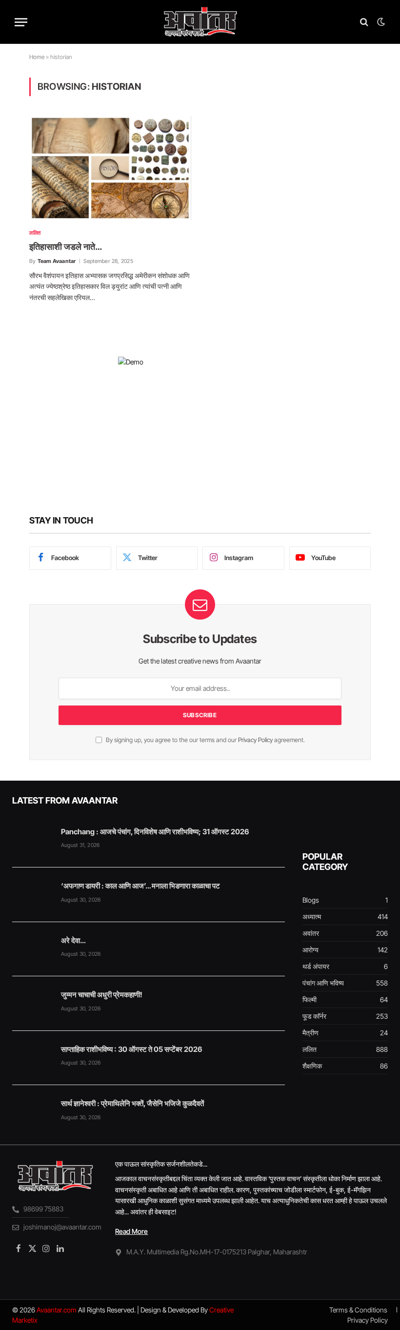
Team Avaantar (57, 261)
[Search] (364, 22)
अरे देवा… (73, 940)
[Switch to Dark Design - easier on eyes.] (380, 22)
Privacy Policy (255, 740)
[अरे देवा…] (32, 949)
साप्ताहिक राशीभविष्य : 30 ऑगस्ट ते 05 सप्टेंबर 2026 (131, 1049)
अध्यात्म (311, 916)
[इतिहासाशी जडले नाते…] (110, 168)
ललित (35, 232)
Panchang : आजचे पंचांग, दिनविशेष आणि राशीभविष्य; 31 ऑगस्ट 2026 (155, 831)
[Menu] (21, 22)
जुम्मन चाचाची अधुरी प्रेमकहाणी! (101, 994)
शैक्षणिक (312, 1066)
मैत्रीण (310, 1032)
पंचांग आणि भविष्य (323, 983)
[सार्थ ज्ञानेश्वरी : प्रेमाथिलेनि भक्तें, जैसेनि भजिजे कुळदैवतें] (32, 1112)
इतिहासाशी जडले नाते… (65, 247)
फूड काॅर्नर (314, 1016)
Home (36, 56)
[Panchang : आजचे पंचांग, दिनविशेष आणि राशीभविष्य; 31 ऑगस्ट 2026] (32, 841)
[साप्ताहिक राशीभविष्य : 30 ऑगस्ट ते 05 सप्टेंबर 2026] (32, 1058)
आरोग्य (310, 950)
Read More (131, 1231)
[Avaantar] (200, 22)
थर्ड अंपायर (315, 966)
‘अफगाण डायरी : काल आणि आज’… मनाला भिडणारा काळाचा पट (140, 885)
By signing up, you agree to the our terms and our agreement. (204, 740)
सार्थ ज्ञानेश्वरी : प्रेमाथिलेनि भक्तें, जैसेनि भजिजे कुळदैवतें (132, 1103)
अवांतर (310, 933)
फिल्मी (309, 999)
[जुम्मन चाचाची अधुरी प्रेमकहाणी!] (32, 1003)
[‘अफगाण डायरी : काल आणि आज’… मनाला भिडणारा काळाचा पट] (32, 895)
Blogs (310, 900)
